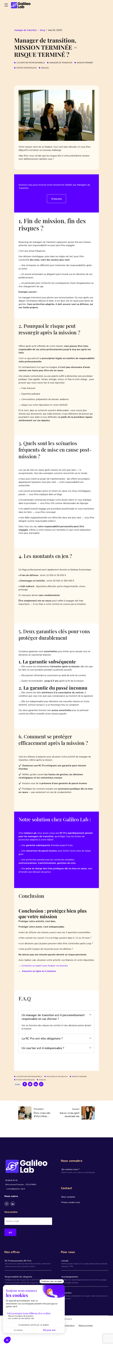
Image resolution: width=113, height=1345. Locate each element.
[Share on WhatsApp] (41, 1084)
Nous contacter (68, 1196)
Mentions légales (86, 1325)
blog (42, 30)
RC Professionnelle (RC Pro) (18, 1260)
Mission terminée (85, 63)
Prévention (66, 1292)
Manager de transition (60, 63)
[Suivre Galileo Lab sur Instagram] (6, 1204)
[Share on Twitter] (30, 1084)
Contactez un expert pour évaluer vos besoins (44, 965)
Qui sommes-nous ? (70, 1169)
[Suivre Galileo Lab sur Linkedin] (12, 1204)
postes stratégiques (26, 68)
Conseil (64, 1260)
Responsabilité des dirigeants (18, 1276)
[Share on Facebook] (25, 1084)
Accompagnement (69, 1276)
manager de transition (25, 30)
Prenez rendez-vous (70, 1202)
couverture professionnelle (30, 63)
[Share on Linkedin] (36, 1084)
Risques (45, 68)
